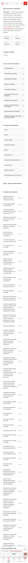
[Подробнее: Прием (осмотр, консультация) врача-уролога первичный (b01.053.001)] (24, 219)
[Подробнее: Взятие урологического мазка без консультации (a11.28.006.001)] (24, 279)
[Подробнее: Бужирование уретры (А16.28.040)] (24, 464)
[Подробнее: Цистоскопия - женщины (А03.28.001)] (24, 420)
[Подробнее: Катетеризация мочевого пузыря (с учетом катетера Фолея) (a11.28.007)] (24, 545)
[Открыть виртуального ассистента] (25, 554)
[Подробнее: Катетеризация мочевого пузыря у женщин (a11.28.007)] (24, 453)
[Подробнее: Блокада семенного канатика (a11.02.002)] (24, 435)
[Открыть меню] (25, 3)
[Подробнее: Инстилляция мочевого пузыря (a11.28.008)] (24, 441)
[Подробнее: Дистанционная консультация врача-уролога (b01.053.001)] (24, 520)
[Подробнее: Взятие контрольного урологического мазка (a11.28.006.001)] (24, 234)
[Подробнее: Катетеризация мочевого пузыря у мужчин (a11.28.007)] (24, 447)
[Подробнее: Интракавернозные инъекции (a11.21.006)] (24, 459)
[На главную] (2, 3)
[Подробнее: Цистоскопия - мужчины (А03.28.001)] (24, 425)
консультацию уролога (8, 28)
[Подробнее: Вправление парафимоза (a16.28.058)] (24, 291)
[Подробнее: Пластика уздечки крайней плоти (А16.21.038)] (24, 204)
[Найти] (17, 3)
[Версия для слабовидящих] (21, 3)
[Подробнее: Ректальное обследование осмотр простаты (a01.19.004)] (24, 240)
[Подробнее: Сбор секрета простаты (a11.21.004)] (24, 246)
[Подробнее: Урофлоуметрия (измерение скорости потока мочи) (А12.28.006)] (24, 253)
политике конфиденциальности (16, 551)
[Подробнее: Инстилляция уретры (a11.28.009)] (24, 414)
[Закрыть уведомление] (24, 549)
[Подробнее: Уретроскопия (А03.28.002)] (24, 326)
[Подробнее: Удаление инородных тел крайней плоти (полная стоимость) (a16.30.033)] (24, 198)
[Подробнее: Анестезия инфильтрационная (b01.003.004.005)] (24, 402)
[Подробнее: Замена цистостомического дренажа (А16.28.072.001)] (24, 285)
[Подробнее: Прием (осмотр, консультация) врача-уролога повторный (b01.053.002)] (24, 226)
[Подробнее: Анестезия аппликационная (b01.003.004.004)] (24, 408)
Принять (14, 554)
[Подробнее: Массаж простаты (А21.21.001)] (24, 430)
